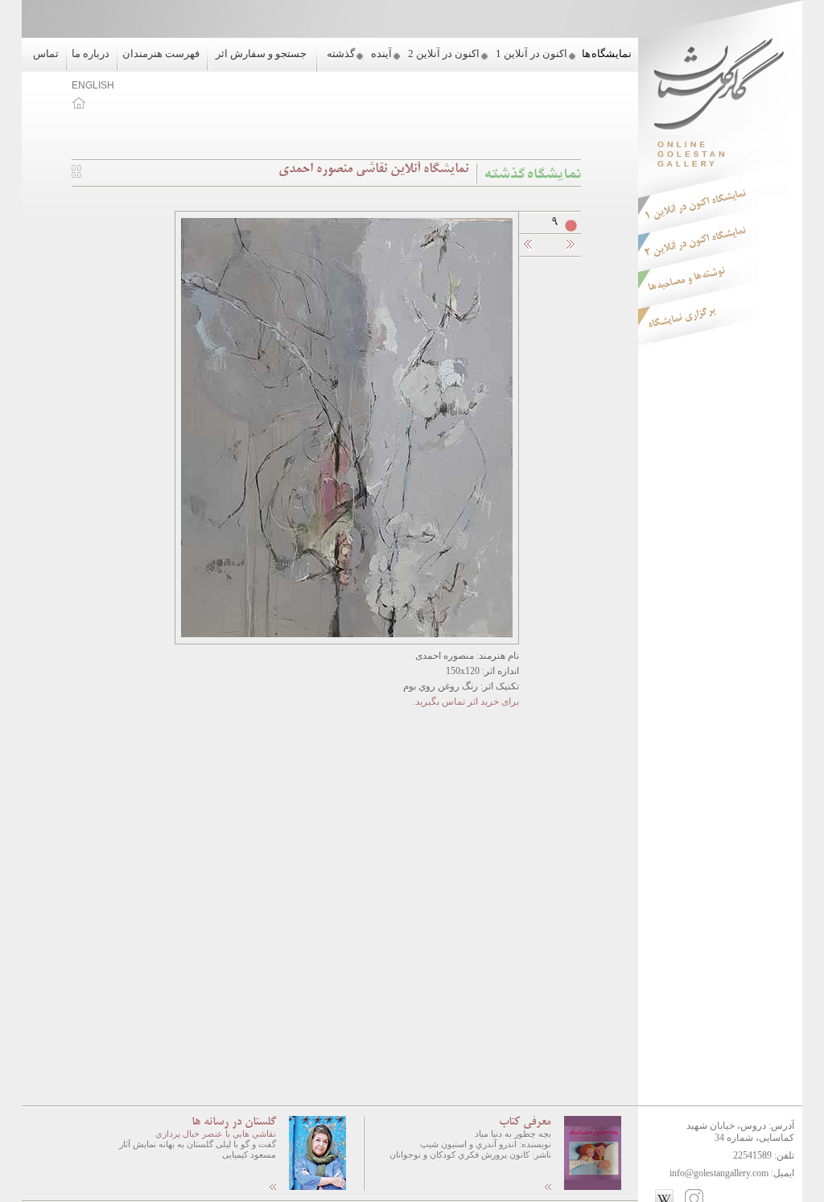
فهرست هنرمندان (161, 53)
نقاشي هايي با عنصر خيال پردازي (215, 1133)
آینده (381, 53)
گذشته (341, 53)
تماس (46, 53)
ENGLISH (93, 85)
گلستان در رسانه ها (234, 1122)
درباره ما (90, 53)
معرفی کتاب (525, 1122)
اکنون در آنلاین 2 (444, 53)
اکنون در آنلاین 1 (531, 53)
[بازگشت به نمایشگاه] (76, 174)
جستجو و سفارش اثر (261, 53)
